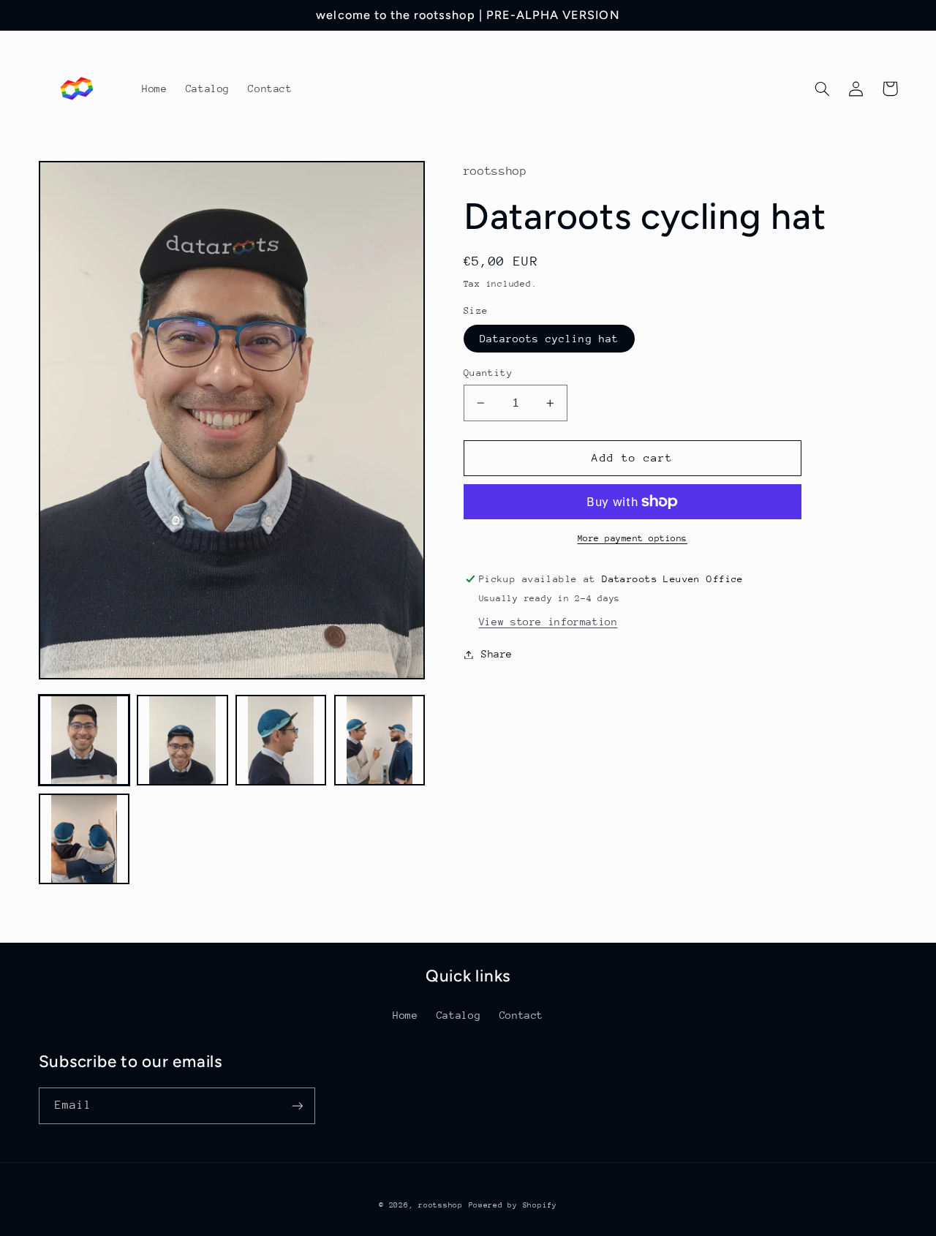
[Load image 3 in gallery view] (280, 740)
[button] (822, 88)
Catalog (458, 1015)
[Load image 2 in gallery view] (182, 740)
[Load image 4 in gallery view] (379, 740)
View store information (548, 622)
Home (405, 1015)
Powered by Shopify (513, 1205)
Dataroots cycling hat (549, 338)
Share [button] (497, 654)
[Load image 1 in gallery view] (84, 740)
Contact (521, 1015)
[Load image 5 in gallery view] (84, 839)
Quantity (488, 372)
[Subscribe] (297, 1105)
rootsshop (440, 1205)
